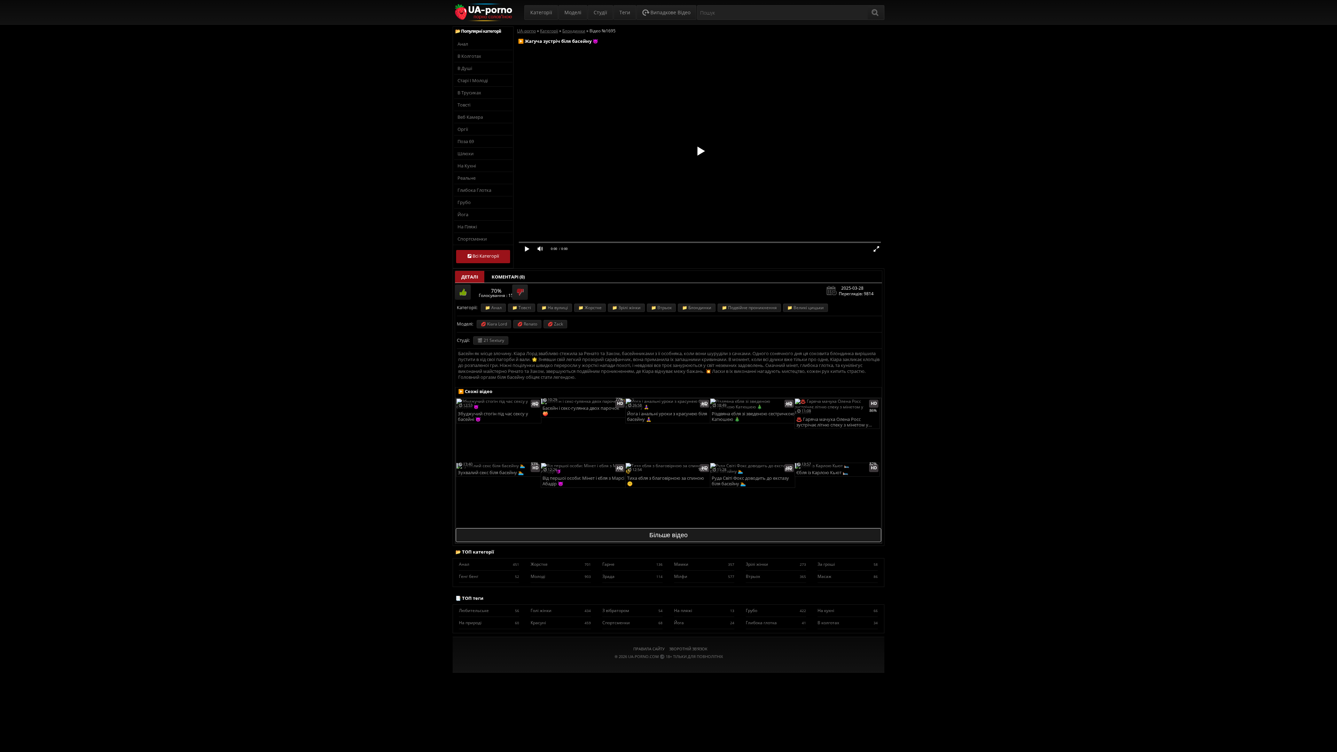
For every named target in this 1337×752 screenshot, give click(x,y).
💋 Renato (527, 324)
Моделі (572, 12)
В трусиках (469, 92)
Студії (600, 12)
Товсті (464, 105)
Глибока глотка (474, 190)
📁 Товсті (521, 308)
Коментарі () (508, 277)
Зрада (632, 576)
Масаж (848, 576)
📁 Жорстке (590, 308)
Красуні (561, 623)
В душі (465, 68)
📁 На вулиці (554, 308)
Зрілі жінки (776, 564)
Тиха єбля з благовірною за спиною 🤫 (665, 481)
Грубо (464, 202)
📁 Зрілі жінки (626, 308)
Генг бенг (489, 576)
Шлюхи (466, 153)
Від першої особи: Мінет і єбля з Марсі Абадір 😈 (583, 481)
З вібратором (632, 610)
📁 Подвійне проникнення (749, 308)
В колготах (469, 56)
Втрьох (776, 576)
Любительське (489, 610)
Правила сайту (649, 648)
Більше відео (668, 535)
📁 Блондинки (696, 308)
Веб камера (470, 117)
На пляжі (467, 227)
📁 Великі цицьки (805, 308)
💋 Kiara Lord (494, 324)
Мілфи (704, 576)
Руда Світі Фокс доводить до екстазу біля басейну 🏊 (750, 481)
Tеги (624, 12)
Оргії (463, 129)
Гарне (632, 564)
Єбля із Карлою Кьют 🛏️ (822, 473)
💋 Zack (555, 324)
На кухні (467, 166)
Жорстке (561, 564)
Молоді (561, 576)
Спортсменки (472, 239)
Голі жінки (561, 610)
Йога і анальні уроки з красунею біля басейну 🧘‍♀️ (667, 416)
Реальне (467, 178)
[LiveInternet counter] (668, 665)
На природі (489, 623)
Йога (463, 214)
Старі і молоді (473, 80)
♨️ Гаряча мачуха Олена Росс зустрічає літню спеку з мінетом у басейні (832, 422)
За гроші (848, 564)
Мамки (704, 564)
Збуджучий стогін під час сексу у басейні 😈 (493, 416)
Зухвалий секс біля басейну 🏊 (491, 473)
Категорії (541, 12)
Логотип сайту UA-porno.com (483, 12)
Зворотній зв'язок (688, 648)
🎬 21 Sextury (490, 340)
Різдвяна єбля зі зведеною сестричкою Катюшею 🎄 (753, 416)
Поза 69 (466, 141)
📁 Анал (493, 308)
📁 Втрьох (661, 308)
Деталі (469, 277)
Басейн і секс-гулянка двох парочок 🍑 (580, 411)
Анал (463, 44)
